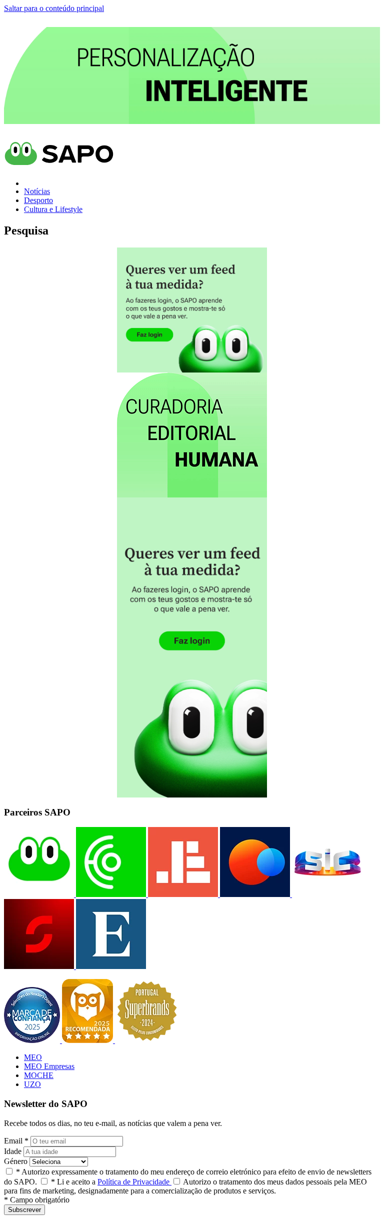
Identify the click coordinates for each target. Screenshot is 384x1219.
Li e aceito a (111, 1182)
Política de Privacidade (135, 1182)
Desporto (38, 200)
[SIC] (326, 894)
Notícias (37, 191)
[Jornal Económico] (182, 894)
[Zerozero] (254, 894)
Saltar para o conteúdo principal (54, 8)
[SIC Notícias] (39, 966)
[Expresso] (110, 966)
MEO (33, 1057)
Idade (13, 1151)
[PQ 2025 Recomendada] (88, 1040)
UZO (32, 1084)
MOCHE (39, 1075)
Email (16, 1140)
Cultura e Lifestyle (53, 209)
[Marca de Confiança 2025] (33, 1040)
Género (16, 1161)
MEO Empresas (49, 1066)
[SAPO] (39, 894)
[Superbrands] (147, 1040)
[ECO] (110, 894)
